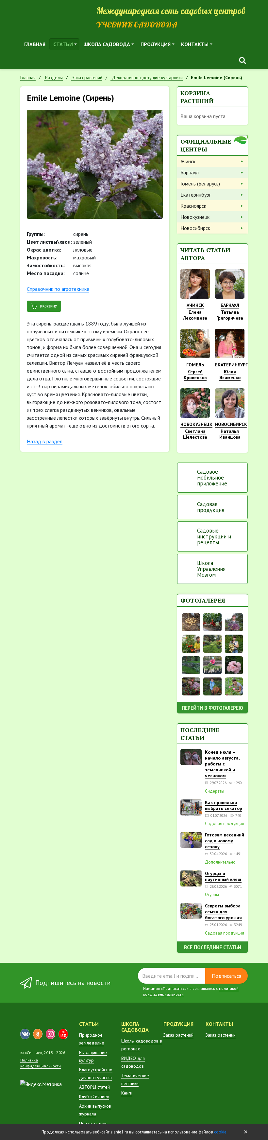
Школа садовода (106, 44)
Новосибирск (195, 228)
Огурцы (212, 894)
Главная (34, 44)
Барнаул (189, 172)
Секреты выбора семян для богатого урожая (223, 912)
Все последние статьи (212, 947)
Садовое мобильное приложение (212, 477)
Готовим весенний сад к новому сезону (224, 841)
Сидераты (214, 791)
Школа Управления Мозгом (211, 568)
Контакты (195, 44)
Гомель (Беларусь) (200, 183)
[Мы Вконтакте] (25, 1034)
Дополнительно (220, 862)
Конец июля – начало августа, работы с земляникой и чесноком (222, 764)
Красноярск (193, 205)
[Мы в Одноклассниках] (37, 1034)
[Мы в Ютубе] (63, 1034)
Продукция (156, 44)
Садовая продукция (210, 507)
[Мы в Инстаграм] (50, 1034)
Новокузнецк (194, 217)
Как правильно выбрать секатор (223, 805)
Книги (126, 1093)
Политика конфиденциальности (40, 1063)
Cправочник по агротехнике (58, 289)
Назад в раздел (44, 441)
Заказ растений (178, 1035)
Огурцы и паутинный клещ (223, 876)
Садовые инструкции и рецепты (214, 536)
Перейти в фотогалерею (212, 707)
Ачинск (187, 161)
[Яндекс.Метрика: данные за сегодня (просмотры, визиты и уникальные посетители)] (41, 1084)
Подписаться (226, 976)
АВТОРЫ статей (94, 1087)
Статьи (63, 44)
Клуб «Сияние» (94, 1096)
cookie (220, 1132)
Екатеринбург (195, 194)
